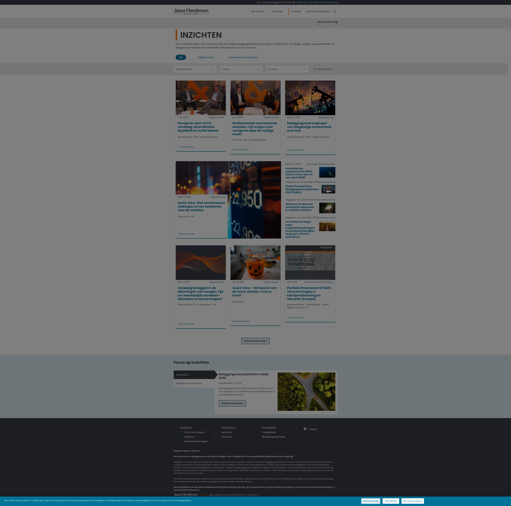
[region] (255, 501)
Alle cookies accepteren (413, 501)
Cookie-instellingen (371, 501)
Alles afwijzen (391, 501)
